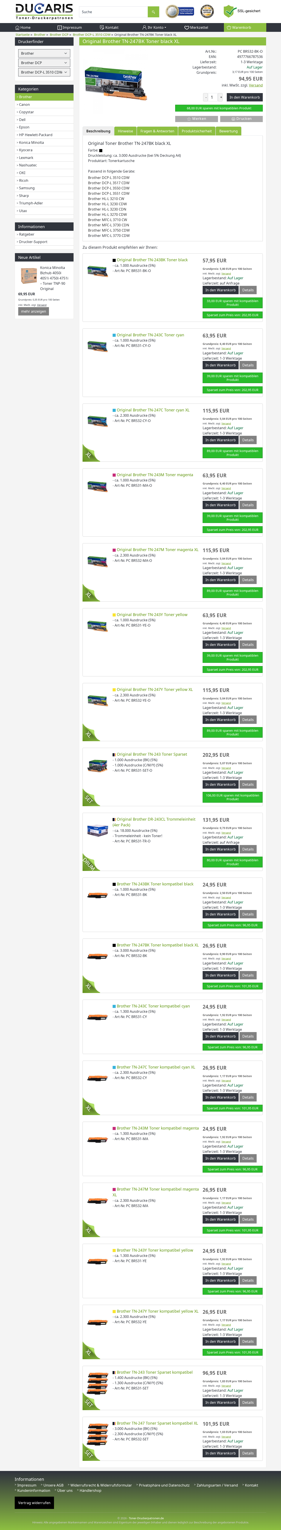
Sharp (24, 195)
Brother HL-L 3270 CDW (107, 214)
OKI (22, 172)
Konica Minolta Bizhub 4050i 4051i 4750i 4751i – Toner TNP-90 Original (54, 278)
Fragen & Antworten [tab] (157, 131)
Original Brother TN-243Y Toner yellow (152, 614)
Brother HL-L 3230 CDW (107, 204)
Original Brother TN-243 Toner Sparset (152, 754)
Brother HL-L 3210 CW (106, 198)
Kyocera (25, 150)
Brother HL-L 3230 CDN (107, 209)
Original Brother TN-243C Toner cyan (150, 334)
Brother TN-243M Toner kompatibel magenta (158, 1128)
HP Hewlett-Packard (35, 134)
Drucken (244, 118)
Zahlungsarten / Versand (217, 1485)
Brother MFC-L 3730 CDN (108, 225)
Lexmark (26, 157)
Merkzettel (198, 27)
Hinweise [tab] (125, 131)
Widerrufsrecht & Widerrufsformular (101, 1485)
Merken (198, 118)
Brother (25, 96)
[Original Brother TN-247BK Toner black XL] (115, 81)
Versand (42, 304)
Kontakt (111, 27)
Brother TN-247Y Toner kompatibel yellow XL (157, 1311)
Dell (22, 119)
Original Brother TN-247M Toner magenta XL (157, 549)
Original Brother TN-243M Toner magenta (155, 474)
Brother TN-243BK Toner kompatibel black (155, 884)
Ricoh (23, 180)
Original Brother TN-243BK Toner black (152, 259)
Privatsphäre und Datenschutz (164, 1485)
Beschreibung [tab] (98, 131)
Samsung (27, 188)
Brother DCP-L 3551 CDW (109, 193)
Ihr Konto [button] (155, 27)
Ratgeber (26, 234)
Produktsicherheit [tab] (197, 131)
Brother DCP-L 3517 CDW (109, 182)
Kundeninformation (33, 1490)
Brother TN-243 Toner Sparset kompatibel (155, 1372)
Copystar (26, 112)
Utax (23, 210)
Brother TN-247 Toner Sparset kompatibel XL (157, 1423)
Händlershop (90, 1490)
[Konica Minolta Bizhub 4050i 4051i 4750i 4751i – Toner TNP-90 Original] (29, 275)
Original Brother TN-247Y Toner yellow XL (155, 689)
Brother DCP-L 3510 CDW (109, 177)
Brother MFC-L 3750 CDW (109, 230)
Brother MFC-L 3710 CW (107, 219)
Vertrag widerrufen (34, 1502)
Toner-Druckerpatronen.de (146, 1518)
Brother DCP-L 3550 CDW (109, 188)
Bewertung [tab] (228, 131)
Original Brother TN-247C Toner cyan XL (153, 410)
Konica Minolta (31, 142)
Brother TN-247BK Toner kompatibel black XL (158, 945)
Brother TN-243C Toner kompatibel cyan (153, 1006)
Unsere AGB (53, 1485)
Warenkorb (241, 27)
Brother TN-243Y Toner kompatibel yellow (155, 1250)
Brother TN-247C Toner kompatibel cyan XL (156, 1067)
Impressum (72, 27)
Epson (24, 127)
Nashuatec (28, 165)
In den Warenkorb (220, 290)
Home (25, 27)
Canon (24, 104)
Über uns (65, 1490)
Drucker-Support (33, 241)
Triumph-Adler (31, 203)
